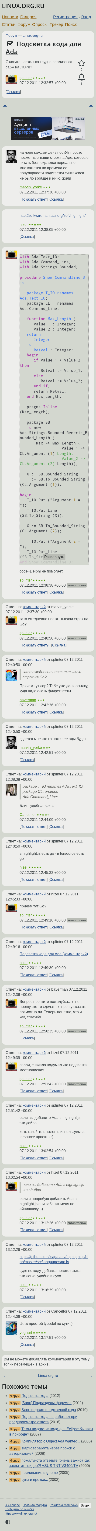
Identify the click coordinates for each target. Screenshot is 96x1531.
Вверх (85, 1505)
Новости (10, 17)
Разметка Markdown (64, 1505)
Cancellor (28, 815)
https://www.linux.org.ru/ (21, 1513)
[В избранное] (81, 63)
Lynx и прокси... (34, 1480)
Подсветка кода (34, 1396)
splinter (26, 78)
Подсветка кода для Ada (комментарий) (54, 954)
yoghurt (26, 1333)
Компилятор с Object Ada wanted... (50, 1441)
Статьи (8, 24)
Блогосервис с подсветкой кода (48, 1410)
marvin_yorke (31, 187)
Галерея (28, 17)
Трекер (56, 24)
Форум (23, 24)
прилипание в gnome (39, 1473)
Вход (86, 17)
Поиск (71, 24)
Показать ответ (34, 199)
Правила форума (35, 1505)
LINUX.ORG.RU (23, 6)
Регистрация (65, 17)
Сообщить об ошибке (19, 1509)
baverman (28, 700)
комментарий (34, 607)
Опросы (40, 24)
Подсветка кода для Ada (43, 47)
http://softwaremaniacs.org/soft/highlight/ (53, 215)
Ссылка (13, 92)
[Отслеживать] (81, 77)
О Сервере (12, 1505)
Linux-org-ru (33, 35)
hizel (23, 225)
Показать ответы (35, 645)
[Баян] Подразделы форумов (46, 1403)
